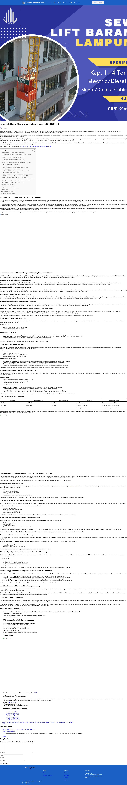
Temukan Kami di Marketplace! (9, 193)
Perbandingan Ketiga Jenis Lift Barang (11, 169)
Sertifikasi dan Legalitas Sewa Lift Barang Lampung (13, 182)
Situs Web (2, 760)
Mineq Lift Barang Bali (11, 711)
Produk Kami (5, 189)
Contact (66, 777)
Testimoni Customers (47, 775)
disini (35, 692)
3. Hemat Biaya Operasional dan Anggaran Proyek (14, 159)
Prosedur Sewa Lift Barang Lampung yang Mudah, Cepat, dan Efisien (16, 170)
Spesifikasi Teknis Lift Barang (8, 184)
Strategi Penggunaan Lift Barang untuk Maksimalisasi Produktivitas (16, 180)
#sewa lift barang (31, 722)
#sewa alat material (14, 722)
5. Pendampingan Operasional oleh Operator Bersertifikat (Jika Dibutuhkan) (19, 179)
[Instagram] (26, 783)
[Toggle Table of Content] (32, 150)
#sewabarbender (63, 722)
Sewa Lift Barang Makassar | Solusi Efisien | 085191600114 (17, 729)
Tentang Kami (57, 2)
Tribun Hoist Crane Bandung (12, 718)
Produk (64, 2)
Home (50, 2)
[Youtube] (29, 783)
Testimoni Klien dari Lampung (8, 186)
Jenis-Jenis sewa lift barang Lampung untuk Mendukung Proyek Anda (16, 162)
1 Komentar (9, 128)
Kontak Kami (77, 2)
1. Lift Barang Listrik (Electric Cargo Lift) (12, 164)
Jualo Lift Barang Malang (12, 715)
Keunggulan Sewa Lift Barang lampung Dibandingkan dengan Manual (16, 154)
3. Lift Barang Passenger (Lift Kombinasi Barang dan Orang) (16, 167)
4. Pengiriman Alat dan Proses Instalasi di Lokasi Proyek (15, 177)
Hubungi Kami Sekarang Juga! (8, 191)
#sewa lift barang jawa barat (52, 722)
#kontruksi (2, 722)
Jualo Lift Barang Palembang (12, 717)
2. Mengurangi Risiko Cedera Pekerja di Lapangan (14, 157)
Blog (1, 127)
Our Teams (66, 775)
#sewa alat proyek (23, 722)
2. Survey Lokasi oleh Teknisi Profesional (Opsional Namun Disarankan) (18, 174)
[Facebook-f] (23, 783)
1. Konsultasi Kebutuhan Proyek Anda (11, 172)
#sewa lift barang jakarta (40, 722)
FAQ (44, 772)
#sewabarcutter (70, 722)
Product (66, 772)
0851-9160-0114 (73, 486)
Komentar (2, 752)
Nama (2, 755)
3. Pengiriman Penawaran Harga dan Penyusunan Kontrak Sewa (16, 175)
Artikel (70, 2)
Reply (4, 736)
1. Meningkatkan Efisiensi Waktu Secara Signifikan (14, 156)
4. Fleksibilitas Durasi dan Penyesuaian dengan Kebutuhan (15, 160)
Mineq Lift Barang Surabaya (12, 714)
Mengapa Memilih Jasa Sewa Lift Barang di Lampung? (13, 152)
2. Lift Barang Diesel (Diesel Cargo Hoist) (12, 165)
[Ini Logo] (33, 2)
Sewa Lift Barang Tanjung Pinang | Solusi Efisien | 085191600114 (35, 146)
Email (2, 757)
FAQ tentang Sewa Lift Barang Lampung (10, 187)
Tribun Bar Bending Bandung (13, 719)
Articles (65, 780)
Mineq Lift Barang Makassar (12, 713)
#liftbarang (7, 722)
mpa (4, 723)
